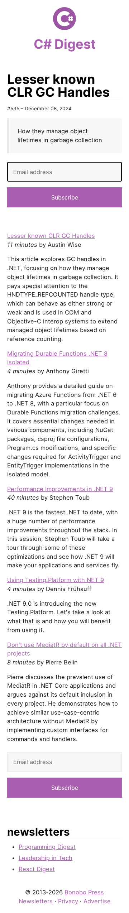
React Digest (37, 869)
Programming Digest (47, 846)
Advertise (97, 901)
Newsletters (36, 901)
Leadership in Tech (45, 857)
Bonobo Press (84, 892)
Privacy (68, 901)
